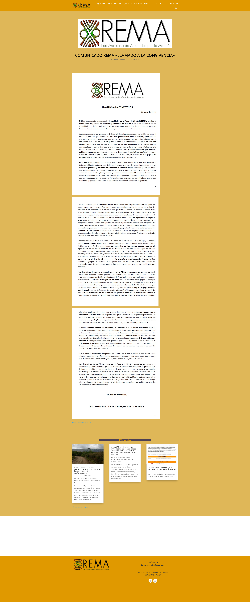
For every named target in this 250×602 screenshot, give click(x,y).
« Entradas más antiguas (80, 507)
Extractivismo (78, 480)
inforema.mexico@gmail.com (152, 565)
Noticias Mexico (94, 480)
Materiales (160, 4)
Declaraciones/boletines (81, 478)
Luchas (117, 4)
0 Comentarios (134, 59)
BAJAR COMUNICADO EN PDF (82, 422)
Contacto (173, 4)
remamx (115, 59)
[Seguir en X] (155, 581)
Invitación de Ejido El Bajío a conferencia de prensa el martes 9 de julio (162, 469)
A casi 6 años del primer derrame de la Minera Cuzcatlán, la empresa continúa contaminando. (87, 470)
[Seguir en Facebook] (150, 581)
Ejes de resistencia (132, 4)
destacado (93, 478)
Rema (76, 483)
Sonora (172, 476)
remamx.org (118, 457)
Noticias (148, 4)
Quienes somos (104, 4)
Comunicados (115, 459)
